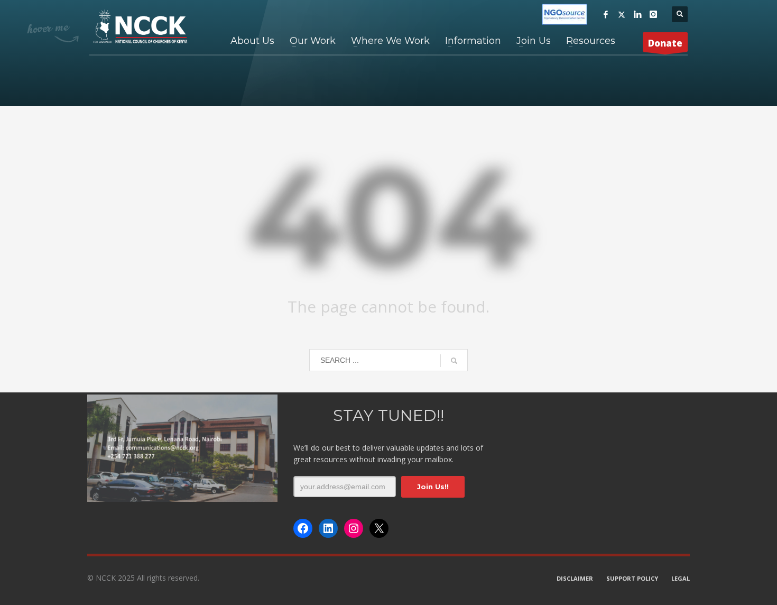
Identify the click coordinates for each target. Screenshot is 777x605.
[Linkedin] (637, 14)
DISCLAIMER (575, 578)
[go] (454, 361)
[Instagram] (653, 14)
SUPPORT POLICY (632, 578)
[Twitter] (622, 14)
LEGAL (680, 578)
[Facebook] (606, 14)
